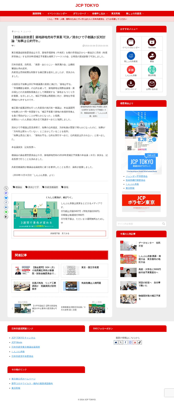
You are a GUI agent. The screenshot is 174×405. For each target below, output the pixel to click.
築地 (66, 187)
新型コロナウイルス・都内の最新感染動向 (32, 383)
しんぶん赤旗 (132, 184)
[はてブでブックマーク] (6, 207)
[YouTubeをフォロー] (135, 342)
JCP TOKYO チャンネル (23, 338)
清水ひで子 (33, 187)
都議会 (18, 187)
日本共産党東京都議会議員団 (26, 347)
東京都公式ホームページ (23, 379)
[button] (6, 217)
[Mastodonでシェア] (6, 193)
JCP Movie (17, 342)
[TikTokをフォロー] (140, 342)
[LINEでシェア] (6, 212)
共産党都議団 (51, 187)
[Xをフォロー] (121, 342)
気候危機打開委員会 (135, 180)
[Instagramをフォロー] (130, 342)
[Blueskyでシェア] (6, 198)
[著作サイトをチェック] (116, 342)
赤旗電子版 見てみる (59, 233)
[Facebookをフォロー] (125, 342)
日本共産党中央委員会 (22, 356)
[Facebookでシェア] (6, 203)
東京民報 (130, 188)
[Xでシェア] (6, 188)
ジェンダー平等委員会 (136, 176)
